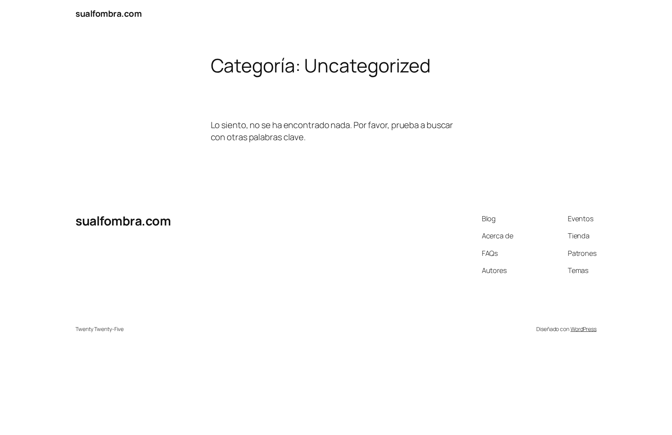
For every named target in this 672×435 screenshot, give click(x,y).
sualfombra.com (108, 13)
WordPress (583, 329)
